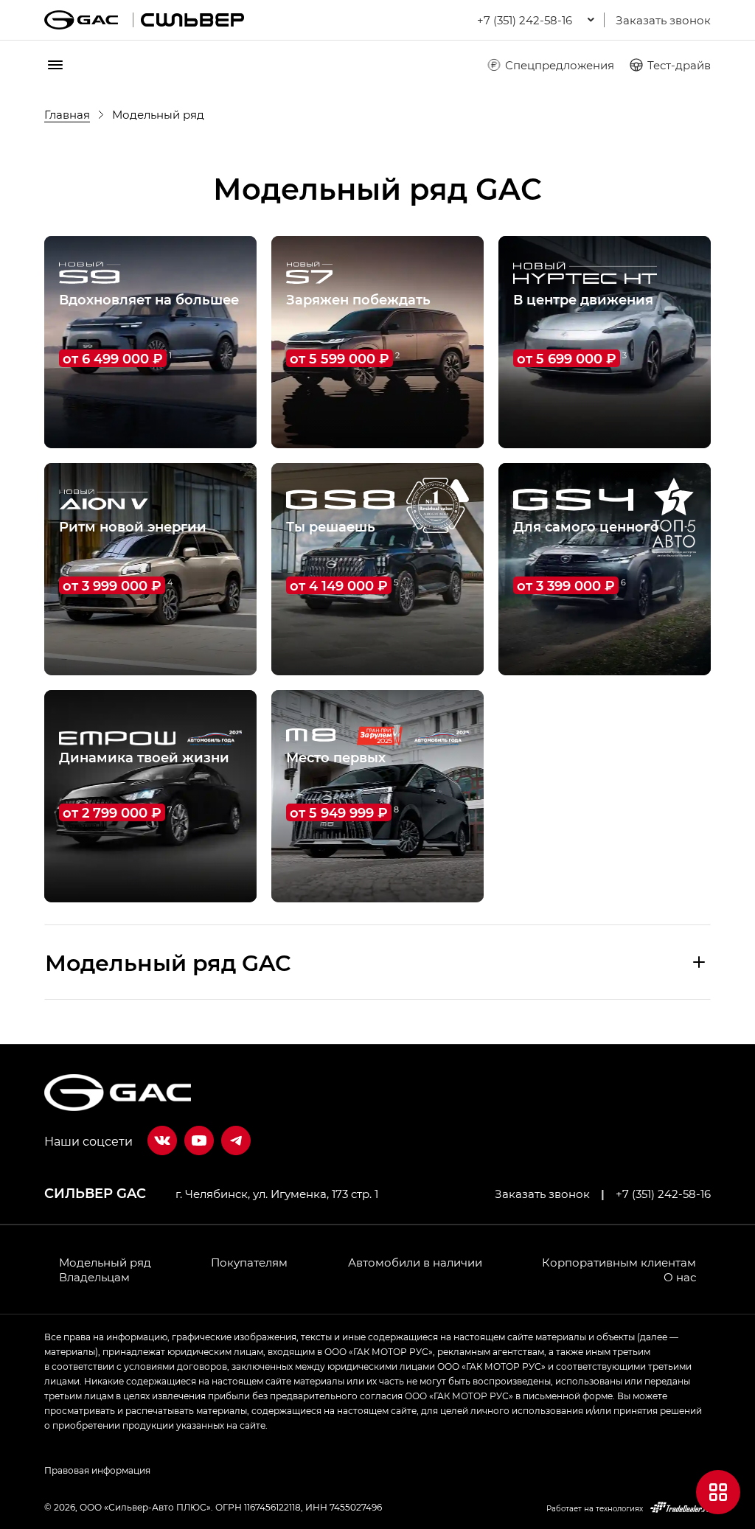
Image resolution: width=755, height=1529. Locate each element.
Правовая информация (97, 1470)
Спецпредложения (559, 65)
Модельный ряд (105, 1262)
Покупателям (249, 1262)
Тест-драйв (679, 65)
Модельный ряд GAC (168, 962)
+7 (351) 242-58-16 (663, 1193)
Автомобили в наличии (415, 1262)
